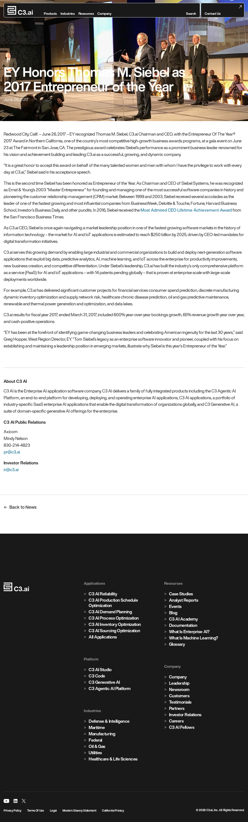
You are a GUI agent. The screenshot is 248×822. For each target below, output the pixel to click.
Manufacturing (102, 734)
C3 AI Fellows (181, 727)
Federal (95, 740)
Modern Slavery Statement (79, 810)
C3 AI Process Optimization (114, 618)
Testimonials (180, 702)
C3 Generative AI (104, 682)
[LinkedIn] (15, 801)
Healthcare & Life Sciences (113, 759)
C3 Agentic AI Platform (109, 688)
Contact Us (212, 13)
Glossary (177, 644)
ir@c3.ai (11, 470)
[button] (191, 10)
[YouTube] (6, 801)
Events (175, 606)
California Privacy (113, 810)
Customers (179, 696)
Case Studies (181, 594)
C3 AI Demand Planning (110, 612)
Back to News (23, 507)
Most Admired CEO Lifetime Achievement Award (186, 210)
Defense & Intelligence (109, 721)
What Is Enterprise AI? (189, 632)
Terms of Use (35, 810)
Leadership (179, 683)
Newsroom (179, 689)
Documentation (183, 625)
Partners (177, 708)
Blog (173, 613)
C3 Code (97, 676)
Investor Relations (185, 715)
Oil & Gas (97, 746)
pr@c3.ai (12, 452)
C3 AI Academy (183, 619)
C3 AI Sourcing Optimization (114, 631)
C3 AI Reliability (103, 594)
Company (178, 677)
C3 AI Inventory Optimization (115, 624)
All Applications (103, 637)
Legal (53, 810)
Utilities (95, 753)
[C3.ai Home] (20, 10)
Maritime (97, 727)
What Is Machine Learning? (193, 638)
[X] (24, 801)
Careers (176, 721)
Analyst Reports (183, 600)
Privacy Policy (12, 810)
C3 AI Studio (100, 670)
